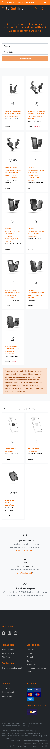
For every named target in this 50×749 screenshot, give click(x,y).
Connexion (6, 688)
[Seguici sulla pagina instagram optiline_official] (9, 633)
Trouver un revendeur (10, 672)
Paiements (31, 665)
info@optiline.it (24, 573)
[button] (35, 8)
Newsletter (7, 626)
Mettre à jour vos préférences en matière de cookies (27, 746)
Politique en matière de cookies (36, 743)
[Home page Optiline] (14, 8)
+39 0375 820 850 (24, 550)
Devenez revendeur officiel (12, 668)
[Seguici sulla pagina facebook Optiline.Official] (3, 633)
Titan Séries (6, 657)
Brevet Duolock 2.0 (9, 653)
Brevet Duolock (8, 649)
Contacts (30, 649)
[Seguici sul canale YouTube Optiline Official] (15, 633)
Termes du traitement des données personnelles (29, 741)
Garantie (30, 657)
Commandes (7, 696)
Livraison (30, 653)
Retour (29, 661)
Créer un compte (8, 692)
